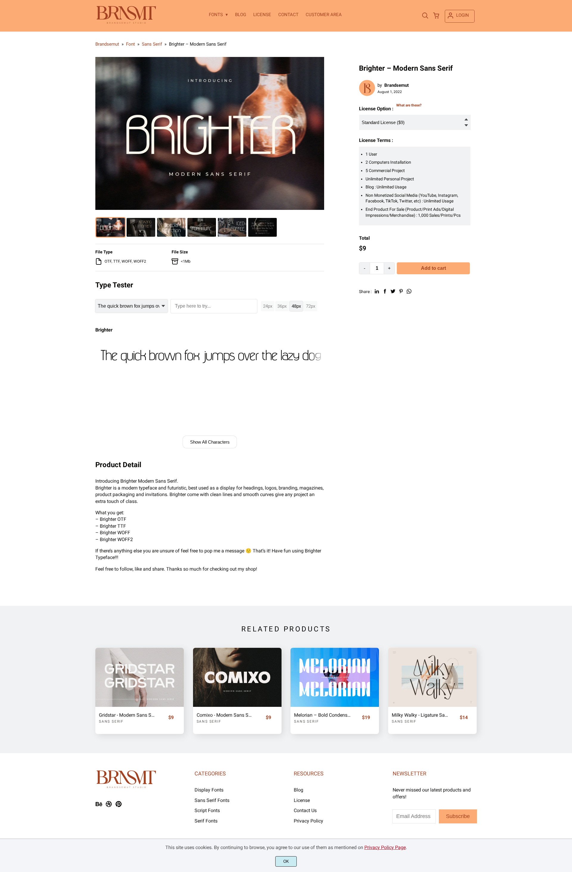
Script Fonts (207, 810)
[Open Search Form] (425, 16)
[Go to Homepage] (126, 22)
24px (267, 306)
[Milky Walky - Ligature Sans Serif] (432, 677)
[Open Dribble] (108, 806)
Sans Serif (111, 721)
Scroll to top (566, 744)
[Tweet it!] (393, 291)
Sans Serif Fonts (212, 800)
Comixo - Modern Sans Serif (225, 715)
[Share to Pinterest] (401, 291)
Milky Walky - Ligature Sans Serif (420, 715)
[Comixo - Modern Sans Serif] (237, 677)
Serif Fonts (206, 821)
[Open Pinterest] (118, 806)
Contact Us (305, 810)
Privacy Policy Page (385, 847)
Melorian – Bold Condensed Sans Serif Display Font (322, 715)
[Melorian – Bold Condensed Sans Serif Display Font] (334, 677)
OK (286, 861)
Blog (298, 790)
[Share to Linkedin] (377, 291)
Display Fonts (209, 790)
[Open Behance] (98, 806)
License (302, 800)
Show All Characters (210, 441)
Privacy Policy (308, 821)
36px (282, 306)
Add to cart (433, 268)
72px (310, 306)
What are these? (409, 105)
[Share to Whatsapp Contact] (409, 291)
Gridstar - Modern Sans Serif (127, 715)
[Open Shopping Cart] (436, 16)
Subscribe (458, 816)
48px (296, 306)
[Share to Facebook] (385, 291)
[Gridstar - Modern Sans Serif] (139, 677)
